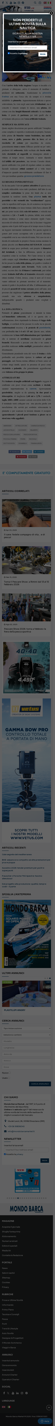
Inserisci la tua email (17, 42)
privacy (24, 53)
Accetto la (19, 53)
